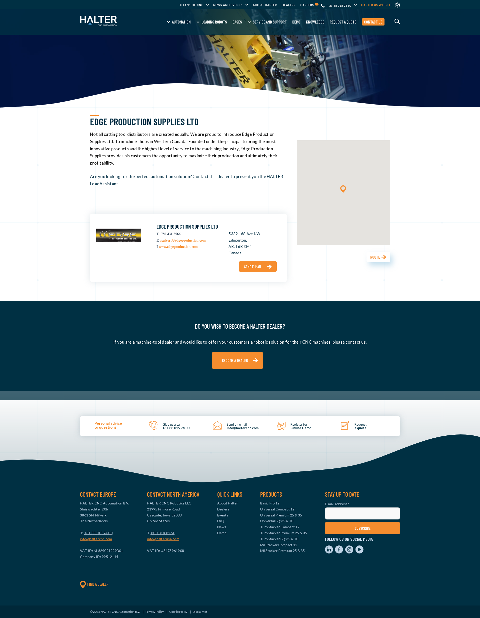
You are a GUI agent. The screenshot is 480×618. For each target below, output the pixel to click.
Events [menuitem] (222, 515)
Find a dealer (97, 583)
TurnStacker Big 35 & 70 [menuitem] (279, 539)
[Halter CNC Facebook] (339, 552)
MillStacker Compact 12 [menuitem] (278, 545)
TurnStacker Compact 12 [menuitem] (280, 527)
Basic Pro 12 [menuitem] (270, 503)
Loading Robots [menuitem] (214, 21)
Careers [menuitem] (307, 5)
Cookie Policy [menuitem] (178, 611)
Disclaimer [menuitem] (200, 611)
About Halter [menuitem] (265, 5)
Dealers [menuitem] (289, 5)
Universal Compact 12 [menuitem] (277, 509)
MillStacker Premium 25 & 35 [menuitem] (282, 550)
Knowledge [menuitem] (315, 21)
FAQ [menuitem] (220, 521)
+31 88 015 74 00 (339, 5)
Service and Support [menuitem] (270, 21)
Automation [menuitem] (181, 21)
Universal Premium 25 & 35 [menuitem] (281, 515)
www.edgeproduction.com (178, 246)
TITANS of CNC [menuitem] (191, 5)
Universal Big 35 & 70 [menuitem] (276, 521)
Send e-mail (253, 266)
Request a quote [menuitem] (343, 21)
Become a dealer (235, 360)
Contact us (373, 21)
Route (375, 257)
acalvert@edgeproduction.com (183, 240)
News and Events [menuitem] (228, 5)
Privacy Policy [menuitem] (155, 611)
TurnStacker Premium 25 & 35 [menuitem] (283, 533)
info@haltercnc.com (96, 539)
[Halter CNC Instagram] (349, 552)
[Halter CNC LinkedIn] (329, 552)
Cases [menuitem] (237, 21)
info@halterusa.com (163, 539)
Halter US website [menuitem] (376, 5)
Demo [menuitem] (296, 21)
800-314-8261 (162, 533)
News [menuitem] (221, 527)
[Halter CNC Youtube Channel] (359, 552)
